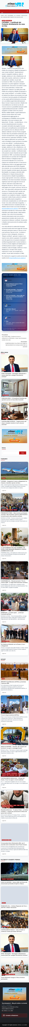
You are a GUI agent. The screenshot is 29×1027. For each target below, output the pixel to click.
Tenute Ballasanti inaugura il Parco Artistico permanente (14, 284)
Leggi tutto (4, 491)
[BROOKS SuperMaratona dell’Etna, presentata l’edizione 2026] (14, 671)
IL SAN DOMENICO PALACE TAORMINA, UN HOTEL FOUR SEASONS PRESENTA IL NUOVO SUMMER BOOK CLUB (13, 549)
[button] (2, 11)
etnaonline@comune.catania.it (10, 208)
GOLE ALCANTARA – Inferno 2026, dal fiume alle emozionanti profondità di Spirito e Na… (15, 297)
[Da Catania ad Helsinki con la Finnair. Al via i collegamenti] (14, 634)
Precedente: (14, 337)
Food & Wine (4, 609)
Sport (3, 678)
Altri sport (8, 773)
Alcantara (4, 509)
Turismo (3, 478)
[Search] (27, 11)
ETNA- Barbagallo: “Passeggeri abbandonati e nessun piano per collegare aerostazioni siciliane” (14, 375)
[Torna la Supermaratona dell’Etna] (14, 704)
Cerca (4, 448)
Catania (3, 20)
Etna (7, 321)
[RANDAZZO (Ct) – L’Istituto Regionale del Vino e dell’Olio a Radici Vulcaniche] (14, 895)
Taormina (4, 544)
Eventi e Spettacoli (5, 974)
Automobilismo (14, 773)
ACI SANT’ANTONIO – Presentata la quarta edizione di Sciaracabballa (14, 290)
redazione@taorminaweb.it (8, 1008)
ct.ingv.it (13, 329)
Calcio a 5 (4, 775)
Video (19, 775)
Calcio (23, 773)
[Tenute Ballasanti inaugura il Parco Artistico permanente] (14, 967)
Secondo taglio (8, 20)
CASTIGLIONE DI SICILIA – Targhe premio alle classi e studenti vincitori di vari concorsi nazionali (14, 423)
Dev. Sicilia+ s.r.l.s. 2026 (7, 1010)
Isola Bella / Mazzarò (11, 309)
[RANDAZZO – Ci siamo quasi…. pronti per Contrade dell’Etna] (14, 602)
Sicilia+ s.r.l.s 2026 (22, 1025)
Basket (19, 773)
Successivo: (16, 344)
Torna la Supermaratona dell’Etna (10, 715)
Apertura (8, 509)
